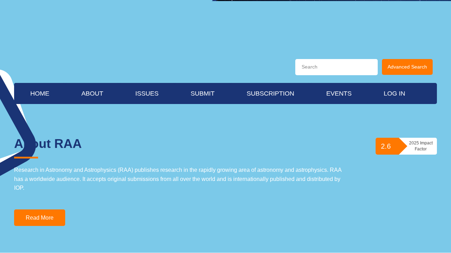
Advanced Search (407, 67)
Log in (394, 121)
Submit (203, 121)
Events (339, 121)
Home (39, 121)
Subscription (270, 121)
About (92, 121)
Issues (147, 121)
